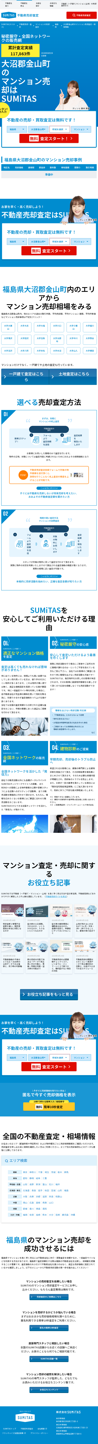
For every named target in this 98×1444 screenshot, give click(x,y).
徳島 (38, 1208)
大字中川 (73, 338)
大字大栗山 (8, 327)
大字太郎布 (57, 340)
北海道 (26, 1190)
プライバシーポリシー (39, 1433)
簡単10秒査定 (49, 1107)
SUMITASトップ (9, 1428)
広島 (31, 1202)
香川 (31, 1208)
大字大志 (24, 325)
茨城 (53, 1172)
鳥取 (44, 1202)
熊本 (44, 1214)
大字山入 (73, 350)
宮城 (53, 1190)
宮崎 (58, 1214)
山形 (60, 1190)
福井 (58, 1184)
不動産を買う (8, 4)
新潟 (38, 1184)
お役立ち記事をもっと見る (50, 994)
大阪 (25, 1196)
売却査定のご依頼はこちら (49, 1296)
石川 (51, 1184)
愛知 (25, 1178)
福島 (66, 1190)
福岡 (25, 1214)
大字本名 (41, 350)
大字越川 (90, 325)
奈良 (51, 1196)
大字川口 (57, 325)
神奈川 (32, 1172)
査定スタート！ (54, 138)
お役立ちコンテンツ (49, 1389)
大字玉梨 (41, 338)
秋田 (47, 1190)
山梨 (25, 1184)
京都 (38, 1196)
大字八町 (24, 350)
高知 (44, 1208)
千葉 (40, 1172)
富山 (44, 1184)
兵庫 (31, 1196)
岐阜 (38, 1178)
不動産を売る (24, 4)
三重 (44, 1178)
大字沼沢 (8, 350)
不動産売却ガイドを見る (56, 896)
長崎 (38, 1214)
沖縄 (73, 1214)
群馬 (66, 1172)
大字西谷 (90, 338)
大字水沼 (57, 350)
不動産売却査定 (83, 15)
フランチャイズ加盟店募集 (12, 1433)
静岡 (31, 1178)
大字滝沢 (8, 338)
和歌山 (59, 1196)
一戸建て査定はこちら (26, 376)
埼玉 (47, 1172)
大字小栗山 (73, 327)
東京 (25, 1172)
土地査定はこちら (74, 374)
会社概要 (41, 1428)
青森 (34, 1190)
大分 (51, 1214)
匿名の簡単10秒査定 (49, 1327)
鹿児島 (65, 1214)
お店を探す (38, 4)
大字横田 (90, 350)
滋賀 (44, 1196)
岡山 (25, 1202)
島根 (38, 1202)
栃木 (60, 1172)
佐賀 (31, 1214)
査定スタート (54, 251)
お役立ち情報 (53, 4)
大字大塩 (41, 325)
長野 (31, 1184)
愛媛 (25, 1208)
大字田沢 (24, 338)
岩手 (40, 1190)
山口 (51, 1202)
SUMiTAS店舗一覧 (49, 1358)
